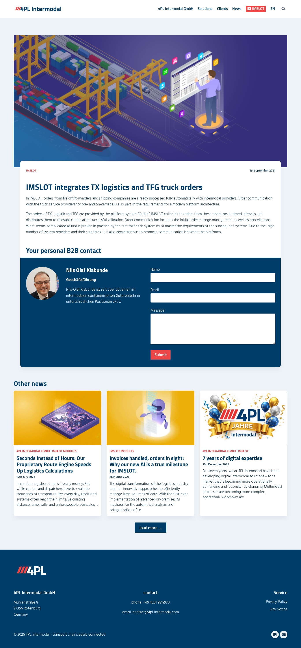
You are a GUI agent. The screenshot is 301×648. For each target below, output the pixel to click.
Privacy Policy (276, 602)
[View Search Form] (283, 9)
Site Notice (278, 609)
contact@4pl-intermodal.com (156, 612)
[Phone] (275, 634)
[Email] (283, 634)
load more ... (150, 527)
